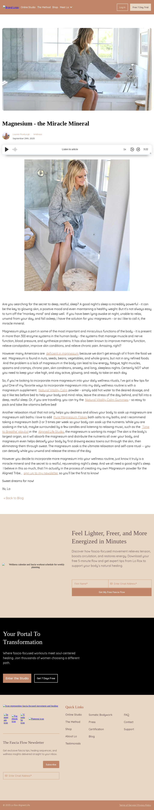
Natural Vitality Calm (53, 390)
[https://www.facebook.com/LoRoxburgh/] (15, 718)
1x (124, 149)
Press (92, 722)
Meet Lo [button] (64, 7)
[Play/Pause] (7, 149)
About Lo (71, 736)
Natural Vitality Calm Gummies (106, 400)
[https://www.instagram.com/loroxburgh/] (6, 718)
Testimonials (73, 743)
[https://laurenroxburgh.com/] (11, 7)
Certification (96, 729)
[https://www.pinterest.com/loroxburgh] (36, 718)
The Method (72, 722)
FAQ (126, 715)
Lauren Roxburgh (21, 134)
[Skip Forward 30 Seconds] (138, 149)
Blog (92, 736)
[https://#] (30, 705)
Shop (68, 729)
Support (129, 729)
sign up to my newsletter (41, 473)
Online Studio (73, 714)
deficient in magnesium (62, 353)
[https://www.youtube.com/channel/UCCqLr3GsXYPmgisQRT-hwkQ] (23, 718)
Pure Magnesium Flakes (70, 417)
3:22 (145, 149)
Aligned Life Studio (51, 431)
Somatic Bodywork (100, 715)
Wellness (37, 134)
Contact (128, 722)
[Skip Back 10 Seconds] (132, 149)
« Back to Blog (14, 498)
